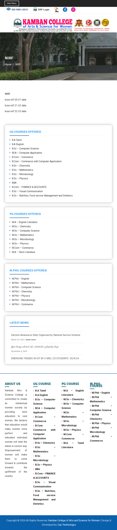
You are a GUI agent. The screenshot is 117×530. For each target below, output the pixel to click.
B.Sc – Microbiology (22, 174)
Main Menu (11, 3)
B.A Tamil (17, 140)
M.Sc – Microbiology (23, 239)
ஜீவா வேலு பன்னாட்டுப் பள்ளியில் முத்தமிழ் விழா (35, 344)
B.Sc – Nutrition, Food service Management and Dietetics (42, 195)
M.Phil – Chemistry (22, 291)
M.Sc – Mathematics (23, 235)
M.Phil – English (20, 278)
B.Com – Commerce (22, 157)
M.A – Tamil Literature (23, 252)
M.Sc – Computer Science (25, 230)
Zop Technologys (66, 524)
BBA (14, 182)
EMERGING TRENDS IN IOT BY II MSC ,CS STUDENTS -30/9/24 (45, 356)
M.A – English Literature (24, 222)
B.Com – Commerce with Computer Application (37, 161)
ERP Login (43, 9)
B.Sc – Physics (20, 178)
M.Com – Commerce (23, 247)
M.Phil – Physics (21, 295)
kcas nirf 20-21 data (15, 99)
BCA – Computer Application (27, 152)
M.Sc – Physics (20, 243)
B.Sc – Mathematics (22, 169)
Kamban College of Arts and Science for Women (74, 520)
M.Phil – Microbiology (23, 300)
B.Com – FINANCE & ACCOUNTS (29, 187)
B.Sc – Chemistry (21, 165)
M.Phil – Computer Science (26, 287)
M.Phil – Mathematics (23, 282)
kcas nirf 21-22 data (15, 105)
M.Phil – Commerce (22, 304)
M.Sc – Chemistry (21, 226)
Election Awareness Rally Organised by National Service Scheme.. (46, 332)
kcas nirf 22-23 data (15, 111)
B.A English (18, 144)
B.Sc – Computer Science (25, 148)
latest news (31, 337)
